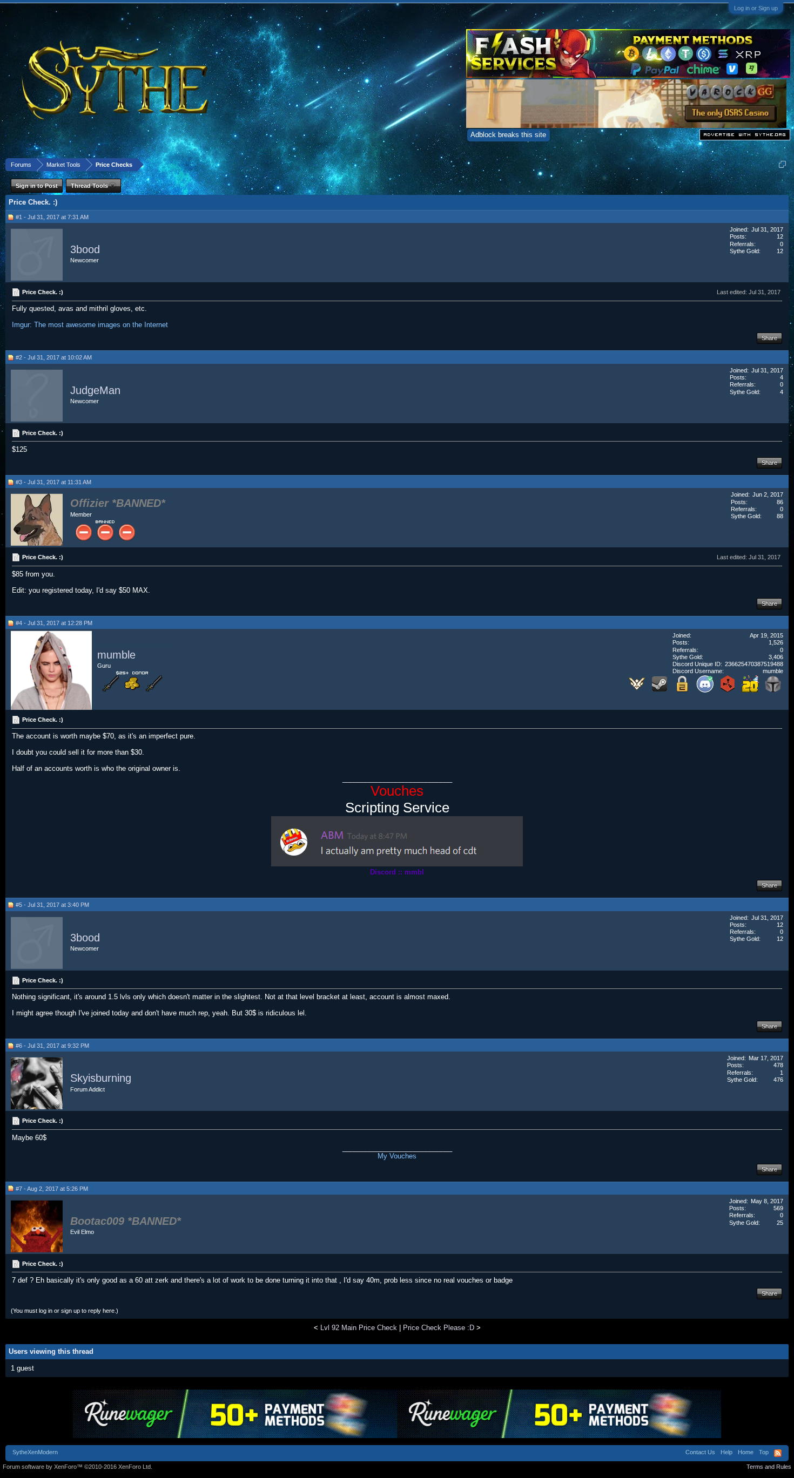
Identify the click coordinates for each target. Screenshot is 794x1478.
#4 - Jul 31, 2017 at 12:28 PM (54, 623)
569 (778, 1208)
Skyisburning (100, 1078)
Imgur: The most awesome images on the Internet (90, 325)
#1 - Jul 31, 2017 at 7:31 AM (52, 217)
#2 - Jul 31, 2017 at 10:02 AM (54, 357)
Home (745, 1452)
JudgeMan (95, 390)
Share (769, 338)
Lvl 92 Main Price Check (358, 1328)
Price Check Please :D (438, 1328)
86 (780, 502)
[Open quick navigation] (782, 164)
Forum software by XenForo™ (77, 1466)
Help (726, 1452)
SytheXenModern (35, 1452)
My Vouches (397, 1156)
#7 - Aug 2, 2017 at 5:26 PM (52, 1188)
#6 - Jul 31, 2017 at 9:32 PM (52, 1045)
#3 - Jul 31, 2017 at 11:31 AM (53, 482)
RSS (778, 1453)
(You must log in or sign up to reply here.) (64, 1310)
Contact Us (700, 1452)
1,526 (776, 642)
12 (780, 236)
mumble (116, 655)
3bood (85, 249)
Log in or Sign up (756, 8)
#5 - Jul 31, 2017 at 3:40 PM (52, 904)
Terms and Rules (768, 1466)
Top (764, 1452)
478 (778, 1065)
